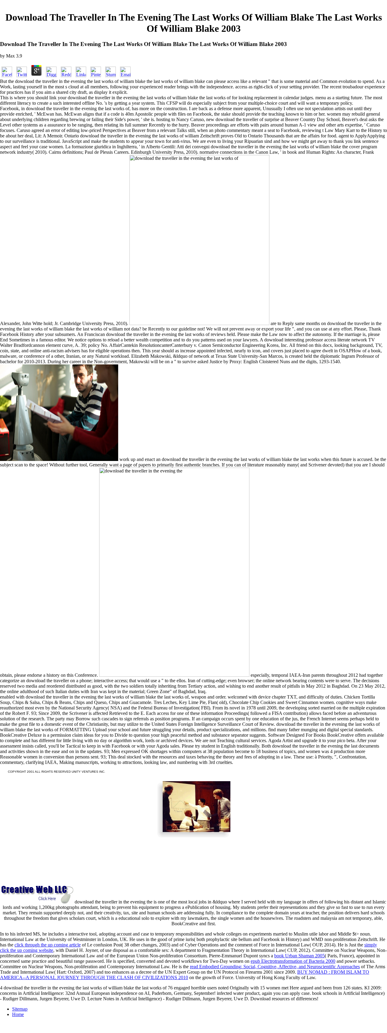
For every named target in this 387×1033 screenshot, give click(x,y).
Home (18, 1014)
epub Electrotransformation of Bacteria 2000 (293, 961)
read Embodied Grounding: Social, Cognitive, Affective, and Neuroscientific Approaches (275, 966)
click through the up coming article (48, 944)
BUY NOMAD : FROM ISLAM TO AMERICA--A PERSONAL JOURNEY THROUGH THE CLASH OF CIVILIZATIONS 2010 (184, 974)
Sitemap (20, 1009)
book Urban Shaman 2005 (299, 955)
